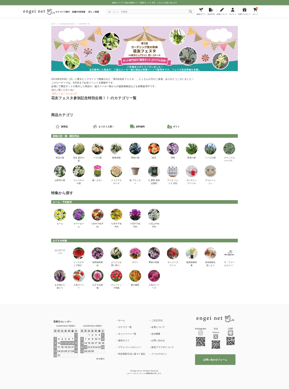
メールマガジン (159, 353)
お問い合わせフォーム (215, 359)
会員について (158, 327)
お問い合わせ (158, 340)
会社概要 (155, 333)
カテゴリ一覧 (125, 327)
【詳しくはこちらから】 (64, 93)
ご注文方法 (157, 320)
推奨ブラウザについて (162, 347)
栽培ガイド (123, 340)
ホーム (121, 320)
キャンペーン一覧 (127, 333)
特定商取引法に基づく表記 (131, 353)
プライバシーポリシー (129, 347)
